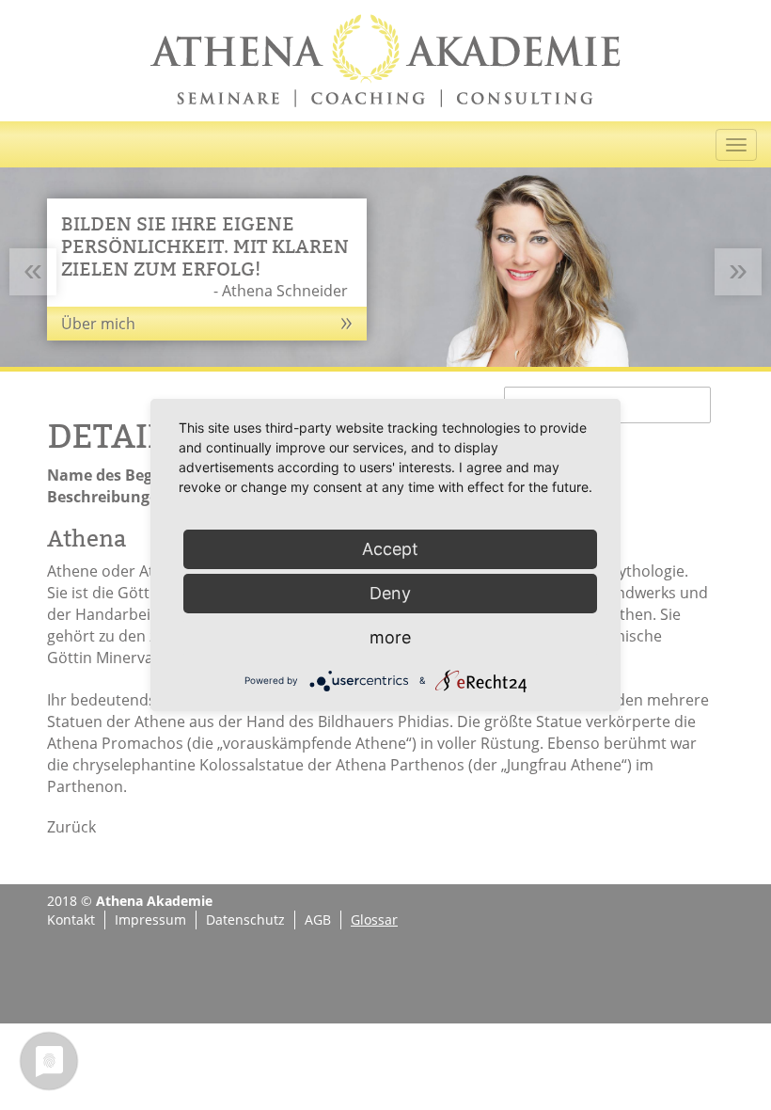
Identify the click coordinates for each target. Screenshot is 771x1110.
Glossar (374, 919)
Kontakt (71, 919)
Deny (390, 593)
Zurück (32, 293)
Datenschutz (245, 919)
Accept (390, 549)
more (390, 637)
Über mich (98, 323)
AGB (318, 919)
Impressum (150, 919)
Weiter (738, 293)
